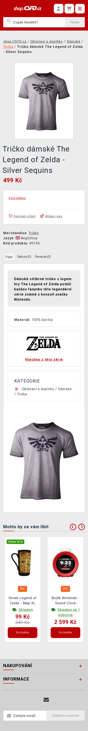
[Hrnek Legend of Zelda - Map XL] (23, 562)
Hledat (74, 22)
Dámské (65, 389)
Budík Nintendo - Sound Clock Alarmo (65, 601)
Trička (22, 394)
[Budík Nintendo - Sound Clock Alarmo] (66, 562)
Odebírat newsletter (65, 716)
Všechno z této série (44, 359)
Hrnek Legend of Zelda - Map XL (23, 600)
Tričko (34, 233)
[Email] (46, 700)
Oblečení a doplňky (38, 389)
